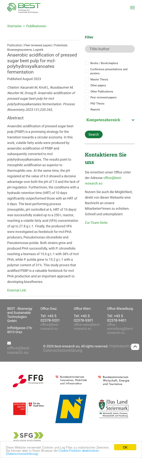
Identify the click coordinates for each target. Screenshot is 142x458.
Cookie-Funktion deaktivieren (79, 450)
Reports (95, 109)
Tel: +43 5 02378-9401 (116, 318)
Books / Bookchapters (104, 63)
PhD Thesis (97, 103)
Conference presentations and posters (108, 71)
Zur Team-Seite (96, 223)
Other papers (98, 85)
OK (125, 447)
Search (94, 134)
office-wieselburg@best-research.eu (120, 329)
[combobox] (110, 119)
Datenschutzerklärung (62, 350)
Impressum (119, 346)
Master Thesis (99, 79)
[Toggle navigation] (132, 7)
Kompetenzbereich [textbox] (103, 119)
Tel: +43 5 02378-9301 (83, 318)
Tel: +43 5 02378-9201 (50, 318)
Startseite (14, 26)
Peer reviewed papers (103, 97)
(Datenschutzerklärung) (22, 453)
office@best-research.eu (49, 327)
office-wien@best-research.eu (87, 327)
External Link (16, 290)
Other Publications (101, 91)
